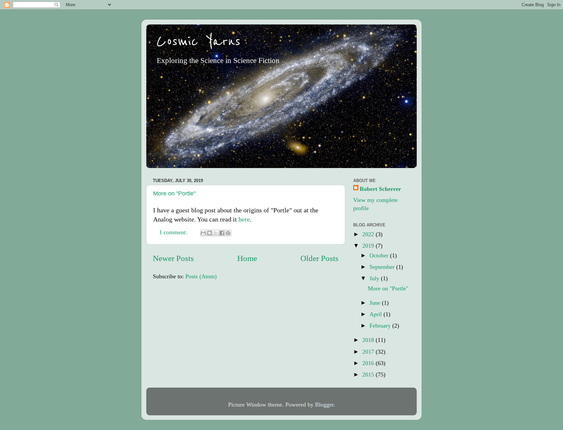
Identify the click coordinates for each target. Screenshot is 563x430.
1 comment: (174, 232)
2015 (369, 374)
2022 (369, 234)
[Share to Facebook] (222, 233)
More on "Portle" (174, 193)
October (379, 255)
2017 (369, 351)
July (375, 278)
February (380, 325)
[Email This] (203, 233)
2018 (369, 340)
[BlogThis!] (209, 233)
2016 (369, 363)
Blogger (324, 404)
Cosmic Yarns (198, 41)
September (382, 267)
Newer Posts (173, 258)
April (376, 314)
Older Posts (319, 258)
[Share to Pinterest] (228, 233)
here (244, 219)
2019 (369, 245)
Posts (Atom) (201, 276)
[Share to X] (215, 233)
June (375, 302)
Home (247, 258)
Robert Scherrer (380, 189)
